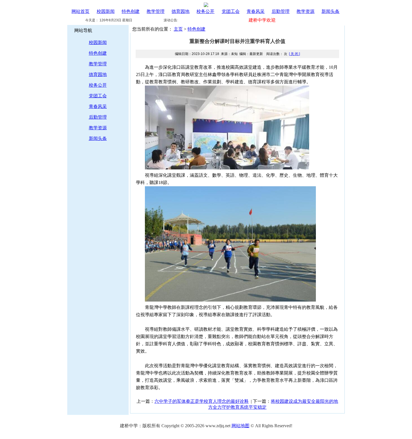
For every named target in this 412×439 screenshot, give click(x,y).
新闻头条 (330, 11)
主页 (178, 29)
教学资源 (305, 11)
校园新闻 (106, 11)
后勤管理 (281, 11)
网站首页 (80, 11)
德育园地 (180, 11)
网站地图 (240, 425)
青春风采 (256, 11)
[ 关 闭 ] (294, 54)
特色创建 (131, 11)
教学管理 (156, 11)
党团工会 (231, 11)
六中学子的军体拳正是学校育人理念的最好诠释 (201, 401)
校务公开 (205, 11)
